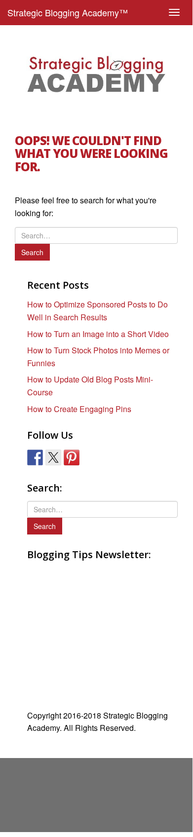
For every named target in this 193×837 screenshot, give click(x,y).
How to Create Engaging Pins (79, 409)
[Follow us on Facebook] (35, 457)
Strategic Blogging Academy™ (67, 12)
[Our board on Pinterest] (71, 457)
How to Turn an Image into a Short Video (98, 334)
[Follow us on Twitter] (53, 457)
